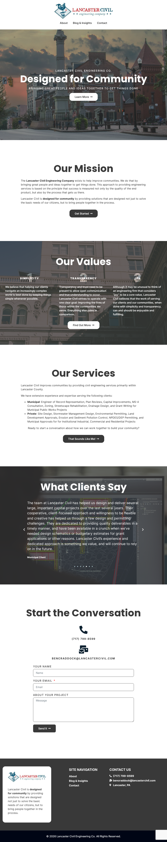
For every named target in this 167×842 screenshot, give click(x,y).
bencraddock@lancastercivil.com (83, 658)
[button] (24, 529)
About (64, 23)
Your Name (42, 666)
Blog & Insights (82, 23)
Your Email (43, 680)
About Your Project (50, 695)
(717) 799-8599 (83, 638)
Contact (102, 23)
